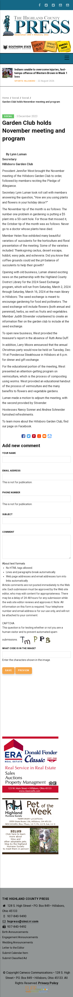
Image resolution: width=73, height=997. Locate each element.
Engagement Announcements (20, 937)
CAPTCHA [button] (8, 623)
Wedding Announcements (17, 942)
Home (5, 97)
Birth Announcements (15, 931)
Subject (7, 514)
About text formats (13, 563)
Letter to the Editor (13, 947)
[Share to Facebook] (23, 436)
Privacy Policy (48, 983)
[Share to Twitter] (29, 436)
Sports (18, 81)
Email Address (11, 470)
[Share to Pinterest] (34, 436)
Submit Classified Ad (14, 958)
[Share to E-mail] (44, 436)
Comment (8, 532)
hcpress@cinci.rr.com (22, 921)
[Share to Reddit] (39, 436)
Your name (9, 453)
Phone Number (11, 492)
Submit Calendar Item (15, 952)
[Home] (36, 25)
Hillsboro (29, 81)
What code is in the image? (19, 648)
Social (15, 97)
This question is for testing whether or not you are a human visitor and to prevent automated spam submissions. (32, 641)
